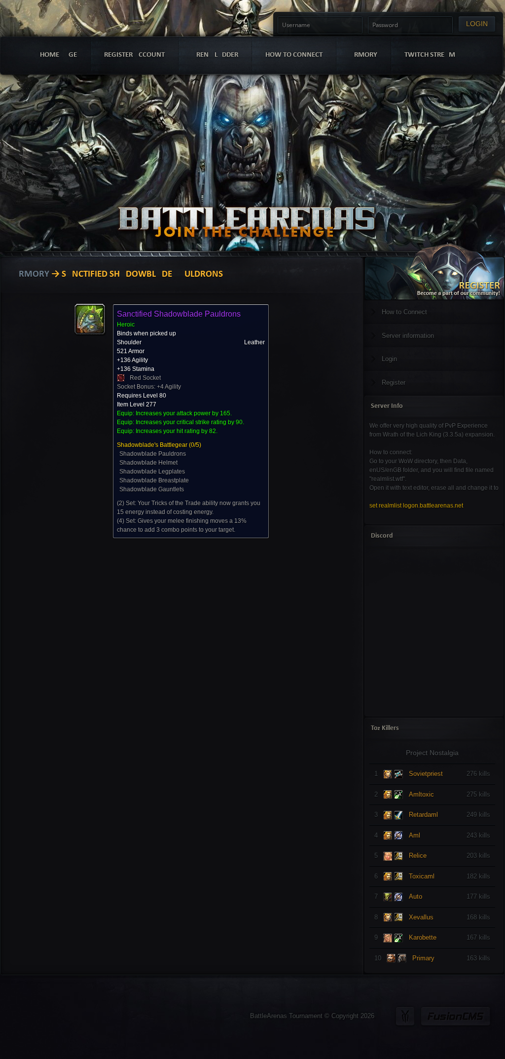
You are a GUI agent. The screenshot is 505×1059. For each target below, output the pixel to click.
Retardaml (423, 814)
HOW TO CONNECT (294, 55)
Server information (408, 335)
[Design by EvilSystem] (405, 1016)
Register (393, 382)
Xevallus (421, 917)
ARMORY (363, 55)
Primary (423, 958)
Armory (31, 274)
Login (389, 359)
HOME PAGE (58, 55)
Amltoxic (421, 794)
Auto (415, 896)
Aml (414, 835)
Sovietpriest (426, 773)
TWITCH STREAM (429, 55)
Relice (418, 855)
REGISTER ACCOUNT (134, 55)
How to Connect (404, 312)
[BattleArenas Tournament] (246, 208)
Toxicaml (421, 876)
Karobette (422, 937)
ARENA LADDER (215, 55)
